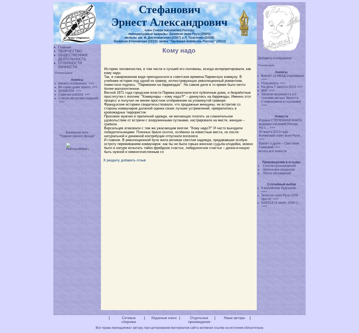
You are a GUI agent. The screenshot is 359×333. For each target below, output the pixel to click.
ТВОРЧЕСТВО (70, 51)
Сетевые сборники (128, 320)
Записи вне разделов (279, 169)
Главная (64, 47)
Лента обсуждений (277, 173)
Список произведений (279, 166)
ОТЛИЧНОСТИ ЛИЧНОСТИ (70, 65)
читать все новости (272, 151)
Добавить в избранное (275, 58)
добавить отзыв (133, 160)
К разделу (112, 160)
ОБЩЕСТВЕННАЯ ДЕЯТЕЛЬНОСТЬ (72, 57)
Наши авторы (234, 318)
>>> (264, 79)
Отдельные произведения (199, 320)
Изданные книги (164, 318)
